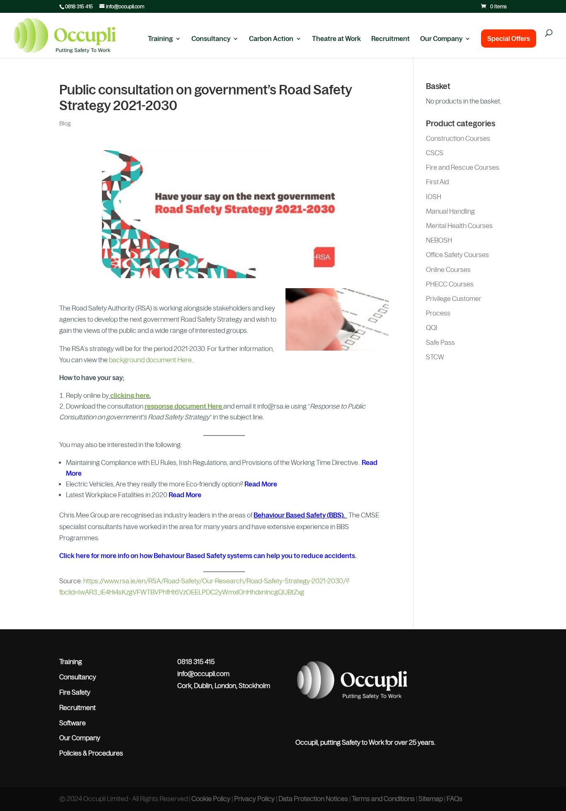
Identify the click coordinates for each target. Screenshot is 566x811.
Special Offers (508, 38)
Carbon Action (271, 39)
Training (160, 39)
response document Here (184, 406)
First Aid (437, 181)
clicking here (130, 395)
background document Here (150, 359)
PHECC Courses (450, 284)
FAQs (454, 798)
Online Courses (448, 269)
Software (72, 723)
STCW (435, 357)
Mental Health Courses (459, 225)
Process (438, 313)
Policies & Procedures (91, 753)
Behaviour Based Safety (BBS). (300, 515)
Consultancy (210, 39)
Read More (260, 484)
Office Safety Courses (457, 254)
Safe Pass (440, 342)
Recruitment (390, 39)
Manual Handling (450, 211)
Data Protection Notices (313, 798)
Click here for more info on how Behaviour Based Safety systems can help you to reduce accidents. (207, 555)
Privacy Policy (254, 798)
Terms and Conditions (383, 798)
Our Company (441, 39)
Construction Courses (458, 138)
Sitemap (430, 798)
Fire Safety (74, 692)
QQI (432, 327)
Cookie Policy (210, 798)
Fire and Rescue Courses (462, 167)
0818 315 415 (79, 7)
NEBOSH (439, 240)
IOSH (433, 196)
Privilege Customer (453, 298)
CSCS (434, 152)
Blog (65, 123)
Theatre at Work (336, 39)
